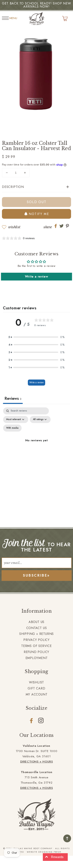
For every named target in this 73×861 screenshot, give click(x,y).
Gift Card (36, 688)
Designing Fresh (49, 851)
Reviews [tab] (12, 398)
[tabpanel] (36, 445)
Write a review (36, 276)
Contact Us (36, 628)
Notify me (39, 214)
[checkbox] (12, 428)
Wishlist (14, 227)
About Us (36, 622)
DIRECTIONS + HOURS (36, 761)
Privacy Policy (36, 640)
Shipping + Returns (36, 634)
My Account (36, 694)
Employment (37, 658)
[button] (36, 187)
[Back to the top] (67, 838)
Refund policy (36, 652)
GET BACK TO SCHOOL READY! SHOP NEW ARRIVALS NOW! (36, 5)
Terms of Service (36, 646)
